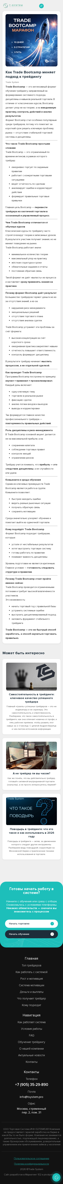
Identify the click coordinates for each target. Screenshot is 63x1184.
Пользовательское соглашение (31, 1158)
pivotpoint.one (51, 1174)
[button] (41, 6)
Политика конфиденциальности (31, 1163)
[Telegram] (56, 1177)
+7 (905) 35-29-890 (31, 1084)
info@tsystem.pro (31, 1097)
